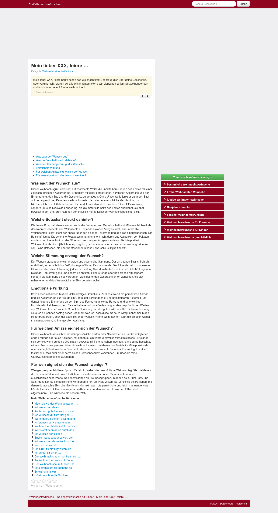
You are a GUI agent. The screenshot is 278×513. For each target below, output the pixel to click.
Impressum (241, 503)
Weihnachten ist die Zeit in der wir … (56, 426)
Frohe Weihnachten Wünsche (185, 192)
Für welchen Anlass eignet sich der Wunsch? (63, 171)
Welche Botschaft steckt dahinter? (56, 160)
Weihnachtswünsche (45, 4)
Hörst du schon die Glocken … (53, 475)
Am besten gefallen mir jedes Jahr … (57, 411)
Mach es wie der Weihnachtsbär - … (56, 403)
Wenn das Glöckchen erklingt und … (56, 418)
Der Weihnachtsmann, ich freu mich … (58, 456)
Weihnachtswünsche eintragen (194, 177)
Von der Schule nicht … (49, 445)
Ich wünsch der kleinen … (50, 434)
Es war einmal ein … (47, 471)
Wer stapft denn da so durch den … (56, 430)
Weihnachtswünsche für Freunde (188, 222)
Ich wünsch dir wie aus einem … (54, 422)
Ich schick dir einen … (48, 452)
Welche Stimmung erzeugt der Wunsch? (60, 164)
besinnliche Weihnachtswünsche (188, 184)
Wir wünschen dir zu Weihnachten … (57, 441)
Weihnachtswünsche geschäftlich (188, 237)
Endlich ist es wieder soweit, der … (55, 437)
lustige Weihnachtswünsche (185, 199)
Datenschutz (226, 503)
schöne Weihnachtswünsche (185, 214)
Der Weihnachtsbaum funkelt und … (56, 464)
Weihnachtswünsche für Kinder (58, 71)
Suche (243, 4)
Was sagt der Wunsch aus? (52, 156)
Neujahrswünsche (178, 207)
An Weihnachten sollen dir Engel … (56, 460)
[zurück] (142, 96)
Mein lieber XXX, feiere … (111, 497)
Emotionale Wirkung (48, 168)
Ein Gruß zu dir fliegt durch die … (55, 449)
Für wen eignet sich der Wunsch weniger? (61, 175)
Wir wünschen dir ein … (49, 407)
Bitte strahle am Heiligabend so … (55, 468)
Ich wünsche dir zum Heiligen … (54, 415)
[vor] (147, 96)
